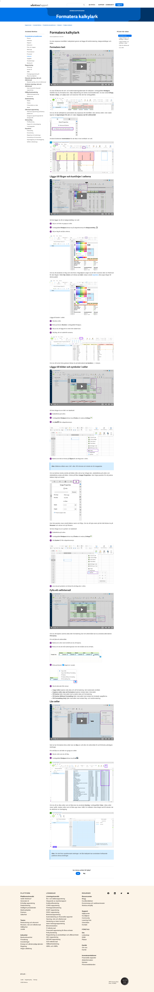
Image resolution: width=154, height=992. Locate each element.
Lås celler (121, 47)
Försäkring (24, 939)
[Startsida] (39, 5)
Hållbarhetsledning (52, 944)
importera (95, 275)
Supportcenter (28, 25)
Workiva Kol (30, 96)
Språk (93, 4)
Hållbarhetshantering (31, 92)
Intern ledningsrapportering (55, 923)
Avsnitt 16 (29, 69)
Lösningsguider (31, 126)
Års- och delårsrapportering (55, 899)
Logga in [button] (119, 5)
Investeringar (24, 942)
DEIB (84, 937)
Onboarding (28, 120)
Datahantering (29, 98)
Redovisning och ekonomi (29, 922)
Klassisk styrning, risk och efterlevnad (36, 82)
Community (86, 918)
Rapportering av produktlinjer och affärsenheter (62, 935)
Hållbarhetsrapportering (33, 94)
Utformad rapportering (32, 109)
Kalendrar (29, 40)
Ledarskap (85, 935)
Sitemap (35, 979)
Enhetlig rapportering (27, 903)
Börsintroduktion (51, 926)
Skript (28, 107)
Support (85, 911)
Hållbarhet (24, 927)
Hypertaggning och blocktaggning (35, 139)
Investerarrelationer (89, 955)
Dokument (29, 45)
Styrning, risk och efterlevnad (56, 919)
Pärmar (29, 38)
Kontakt (84, 925)
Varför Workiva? (25, 899)
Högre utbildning (26, 948)
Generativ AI (24, 901)
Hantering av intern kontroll (55, 921)
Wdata (28, 100)
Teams (22, 920)
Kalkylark (59, 25)
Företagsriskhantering (53, 908)
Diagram (29, 42)
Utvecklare (85, 922)
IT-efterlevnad (51, 928)
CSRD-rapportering (52, 905)
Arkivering (29, 67)
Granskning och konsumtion (34, 137)
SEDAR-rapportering (53, 939)
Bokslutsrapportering (53, 914)
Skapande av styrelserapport (56, 901)
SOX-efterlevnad (52, 941)
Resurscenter (87, 896)
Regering (23, 946)
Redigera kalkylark (67, 25)
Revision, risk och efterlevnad (30, 925)
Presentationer (30, 51)
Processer (29, 54)
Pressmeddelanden (88, 964)
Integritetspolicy (28, 979)
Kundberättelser (87, 901)
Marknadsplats (25, 910)
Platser (84, 939)
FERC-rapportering (52, 912)
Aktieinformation (87, 960)
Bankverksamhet (26, 937)
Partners (23, 912)
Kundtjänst (85, 916)
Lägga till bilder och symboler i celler (124, 42)
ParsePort (28, 128)
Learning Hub (86, 920)
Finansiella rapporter (89, 958)
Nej (84, 873)
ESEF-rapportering (52, 910)
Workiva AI (29, 63)
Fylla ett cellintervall (124, 45)
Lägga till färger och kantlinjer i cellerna (124, 38)
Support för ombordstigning (34, 124)
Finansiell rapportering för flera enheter (59, 930)
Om (83, 933)
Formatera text (122, 35)
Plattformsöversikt (27, 896)
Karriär (84, 945)
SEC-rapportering (52, 937)
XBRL (28, 71)
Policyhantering (51, 932)
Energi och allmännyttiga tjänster (31, 944)
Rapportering (29, 65)
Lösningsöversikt (52, 896)
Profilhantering (30, 122)
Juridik (22, 929)
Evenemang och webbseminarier (93, 903)
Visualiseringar (30, 60)
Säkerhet (23, 914)
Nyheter (84, 962)
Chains (28, 103)
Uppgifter (29, 58)
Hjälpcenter (86, 913)
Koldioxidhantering (52, 903)
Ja (78, 873)
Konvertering (30, 132)
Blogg (84, 899)
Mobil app (29, 49)
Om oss (84, 947)
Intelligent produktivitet (28, 908)
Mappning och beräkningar (34, 135)
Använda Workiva (37, 25)
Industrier (24, 935)
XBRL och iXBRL (52, 946)
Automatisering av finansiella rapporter (59, 917)
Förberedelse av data (32, 105)
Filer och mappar (31, 47)
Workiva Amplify (87, 905)
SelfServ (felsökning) (32, 141)
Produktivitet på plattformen (49, 25)
